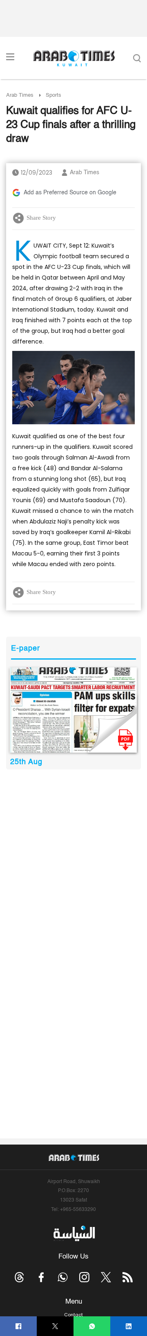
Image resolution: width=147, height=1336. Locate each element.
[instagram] (84, 1277)
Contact (73, 1314)
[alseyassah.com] (73, 1233)
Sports (53, 95)
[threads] (19, 1277)
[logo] (73, 58)
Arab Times (19, 95)
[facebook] (19, 1326)
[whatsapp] (92, 1326)
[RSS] (127, 1277)
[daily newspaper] (73, 710)
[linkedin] (129, 1326)
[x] (106, 1277)
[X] (55, 1326)
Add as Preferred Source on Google (70, 193)
